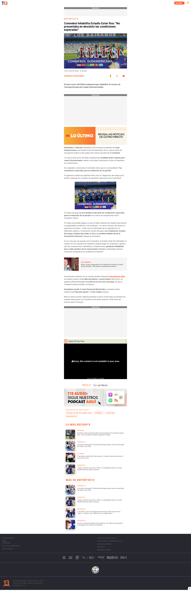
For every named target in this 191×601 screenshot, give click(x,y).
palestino (110, 413)
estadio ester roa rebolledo (79, 413)
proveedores (7, 549)
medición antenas (104, 544)
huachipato (72, 416)
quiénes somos (8, 538)
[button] (110, 76)
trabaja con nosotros (106, 538)
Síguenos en (86, 385)
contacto (101, 547)
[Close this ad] (189, 588)
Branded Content (104, 550)
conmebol (99, 413)
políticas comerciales (11, 546)
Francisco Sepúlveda (74, 76)
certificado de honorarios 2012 (110, 541)
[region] (95, 595)
